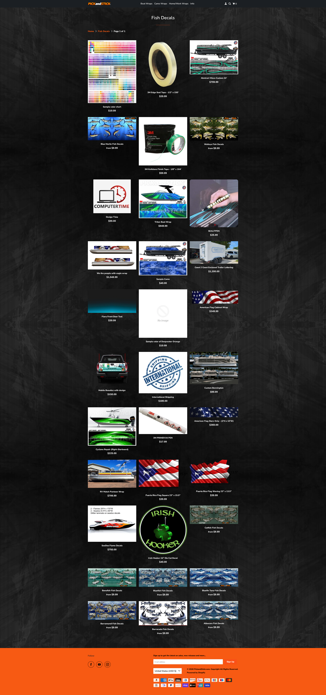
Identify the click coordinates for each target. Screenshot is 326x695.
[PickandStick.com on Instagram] (108, 664)
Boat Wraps (146, 3)
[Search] (230, 3)
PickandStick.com (202, 669)
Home (91, 31)
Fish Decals (104, 31)
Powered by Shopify (196, 672)
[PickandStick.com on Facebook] (92, 664)
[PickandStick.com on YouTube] (100, 664)
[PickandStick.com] (99, 3)
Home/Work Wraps (178, 3)
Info (192, 3)
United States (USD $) (166, 671)
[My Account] (226, 3)
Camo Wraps (160, 3)
